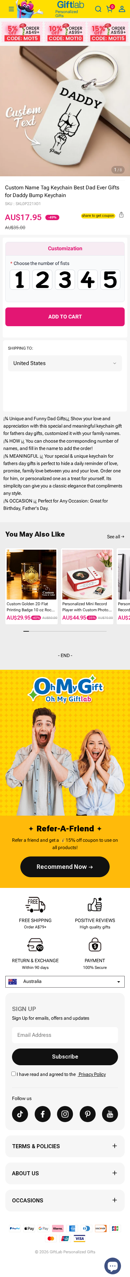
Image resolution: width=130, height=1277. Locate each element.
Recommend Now (62, 866)
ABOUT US (25, 1173)
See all (113, 536)
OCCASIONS (27, 1200)
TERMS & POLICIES (36, 1146)
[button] (8, 575)
